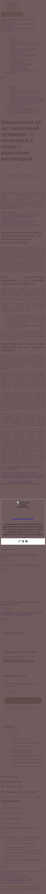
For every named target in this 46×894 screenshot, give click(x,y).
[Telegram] (23, 541)
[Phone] (20, 541)
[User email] (26, 541)
